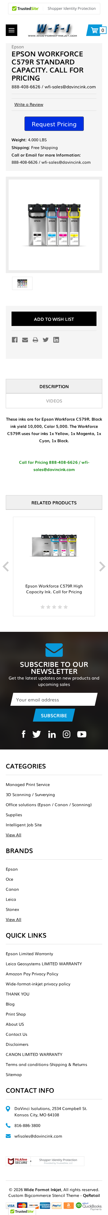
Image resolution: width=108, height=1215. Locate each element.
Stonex (12, 909)
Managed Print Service (28, 784)
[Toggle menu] (11, 30)
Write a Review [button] (28, 104)
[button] (54, 124)
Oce (9, 879)
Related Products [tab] (54, 502)
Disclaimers (17, 1044)
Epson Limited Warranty (29, 953)
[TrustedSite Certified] (54, 8)
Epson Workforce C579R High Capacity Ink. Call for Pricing (54, 588)
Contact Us (16, 1034)
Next (102, 566)
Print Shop (16, 1014)
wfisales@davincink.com (38, 1136)
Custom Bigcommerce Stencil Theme (43, 1195)
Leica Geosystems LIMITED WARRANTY (44, 963)
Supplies (14, 814)
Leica (11, 899)
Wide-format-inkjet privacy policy (38, 984)
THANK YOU (17, 994)
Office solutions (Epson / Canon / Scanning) (49, 804)
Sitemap (14, 1074)
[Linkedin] (56, 340)
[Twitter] (46, 340)
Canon (12, 889)
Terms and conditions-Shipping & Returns (46, 1064)
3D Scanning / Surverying (30, 794)
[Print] (35, 340)
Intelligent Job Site (24, 824)
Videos (54, 400)
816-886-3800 (27, 1125)
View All (13, 835)
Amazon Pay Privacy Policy (32, 973)
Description (54, 386)
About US (15, 1024)
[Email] (25, 340)
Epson (12, 869)
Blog (10, 1004)
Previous (5, 566)
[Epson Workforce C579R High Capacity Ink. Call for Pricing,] (54, 546)
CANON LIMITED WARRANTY (34, 1054)
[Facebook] (15, 340)
